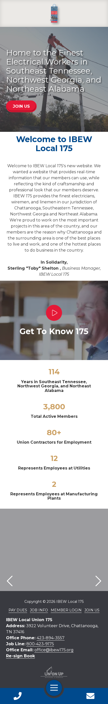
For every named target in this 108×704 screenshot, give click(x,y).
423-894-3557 (51, 637)
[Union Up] (54, 672)
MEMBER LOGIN (66, 610)
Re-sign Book (20, 656)
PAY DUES (18, 610)
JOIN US (21, 106)
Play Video (54, 313)
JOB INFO (39, 610)
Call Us (17, 696)
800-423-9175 (40, 643)
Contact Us (90, 696)
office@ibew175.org (54, 650)
